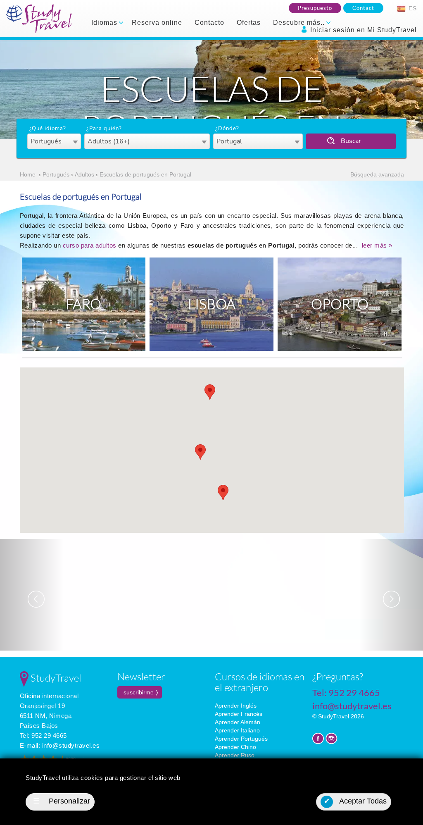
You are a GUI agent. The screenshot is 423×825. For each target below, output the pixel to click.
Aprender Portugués (241, 738)
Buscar (351, 140)
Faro (83, 303)
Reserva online (157, 22)
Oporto (339, 303)
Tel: (43, 735)
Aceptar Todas (355, 801)
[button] (223, 492)
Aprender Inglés (236, 705)
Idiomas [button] (105, 22)
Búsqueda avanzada (377, 174)
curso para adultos (91, 245)
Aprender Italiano (237, 730)
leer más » (377, 245)
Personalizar (61, 801)
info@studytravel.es (71, 745)
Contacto (209, 22)
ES (411, 8)
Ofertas (249, 22)
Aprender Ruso (234, 755)
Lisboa (211, 303)
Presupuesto (315, 8)
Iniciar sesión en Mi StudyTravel (362, 29)
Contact (363, 8)
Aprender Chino (235, 747)
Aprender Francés (238, 714)
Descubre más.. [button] (300, 22)
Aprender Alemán (237, 722)
